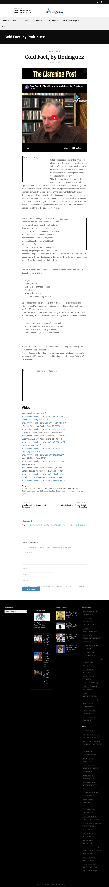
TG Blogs (25, 20)
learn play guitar (89, 816)
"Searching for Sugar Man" (57, 488)
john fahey (87, 802)
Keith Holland (88, 652)
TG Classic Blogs (70, 20)
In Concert (87, 642)
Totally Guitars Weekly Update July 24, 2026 (71, 647)
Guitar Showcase (89, 778)
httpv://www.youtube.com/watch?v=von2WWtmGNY (44, 423)
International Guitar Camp (13, 27)
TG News (68, 617)
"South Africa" (26, 491)
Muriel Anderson (89, 669)
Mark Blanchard (89, 662)
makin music (87, 830)
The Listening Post (54, 51)
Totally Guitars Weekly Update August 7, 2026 (71, 625)
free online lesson (90, 754)
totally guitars (89, 864)
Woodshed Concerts (90, 717)
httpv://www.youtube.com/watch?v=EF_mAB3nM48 (44, 468)
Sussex (24, 493)
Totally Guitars (8, 20)
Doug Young (87, 618)
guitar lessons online (90, 768)
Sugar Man (80, 491)
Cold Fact (52, 491)
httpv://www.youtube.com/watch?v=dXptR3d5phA (43, 455)
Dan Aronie (97, 744)
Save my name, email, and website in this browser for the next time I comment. (54, 586)
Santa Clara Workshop (90, 683)
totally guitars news (90, 871)
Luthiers (52, 20)
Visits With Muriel (88, 713)
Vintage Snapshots (89, 710)
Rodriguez (72, 491)
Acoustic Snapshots (90, 611)
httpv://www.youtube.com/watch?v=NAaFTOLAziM (43, 442)
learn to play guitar (90, 819)
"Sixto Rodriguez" (73, 488)
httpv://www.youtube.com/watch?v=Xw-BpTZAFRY (43, 429)
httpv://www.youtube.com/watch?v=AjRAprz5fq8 (42, 416)
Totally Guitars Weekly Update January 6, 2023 (46, 657)
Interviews (87, 648)
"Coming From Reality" (29, 488)
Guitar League (88, 635)
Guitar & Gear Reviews (90, 631)
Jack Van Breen (88, 799)
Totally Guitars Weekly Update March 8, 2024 (46, 640)
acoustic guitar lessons (91, 734)
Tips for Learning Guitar (91, 700)
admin (35, 629)
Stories (86, 686)
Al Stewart (87, 741)
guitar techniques (89, 782)
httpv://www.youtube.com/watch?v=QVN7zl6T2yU (43, 461)
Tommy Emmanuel (89, 703)
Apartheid (35, 491)
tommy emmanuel (89, 857)
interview (87, 795)
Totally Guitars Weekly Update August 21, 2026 (22, 11)
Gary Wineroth (88, 758)
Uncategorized (88, 706)
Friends (39, 20)
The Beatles (87, 853)
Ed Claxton (87, 621)
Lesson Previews (89, 655)
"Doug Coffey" (42, 488)
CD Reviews (44, 491)
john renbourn (89, 806)
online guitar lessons (91, 847)
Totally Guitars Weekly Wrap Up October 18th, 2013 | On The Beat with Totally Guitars (57, 525)
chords (86, 744)
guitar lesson (88, 761)
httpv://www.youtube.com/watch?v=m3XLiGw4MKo (44, 436)
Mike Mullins (88, 665)
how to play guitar (89, 785)
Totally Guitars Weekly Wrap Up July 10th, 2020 (46, 676)
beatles (97, 741)
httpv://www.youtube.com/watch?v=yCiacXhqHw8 (43, 474)
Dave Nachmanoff (89, 614)
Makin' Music (97, 659)
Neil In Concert (88, 676)
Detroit (58, 491)
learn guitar (88, 812)
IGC (85, 789)
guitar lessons (88, 765)
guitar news (87, 772)
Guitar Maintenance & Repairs (92, 638)
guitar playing (88, 775)
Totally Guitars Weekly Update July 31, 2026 (71, 636)
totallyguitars (89, 860)
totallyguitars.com (90, 867)
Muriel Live (87, 672)
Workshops (87, 720)
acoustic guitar (89, 731)
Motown (64, 491)
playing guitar (88, 850)
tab (99, 850)
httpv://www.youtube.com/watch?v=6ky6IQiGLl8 (42, 448)
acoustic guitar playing (91, 737)
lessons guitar (88, 826)
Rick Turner (87, 679)
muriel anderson (89, 836)
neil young (87, 843)
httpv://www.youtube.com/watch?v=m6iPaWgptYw (43, 480)
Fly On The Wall (88, 625)
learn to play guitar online (92, 823)
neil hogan (88, 840)
